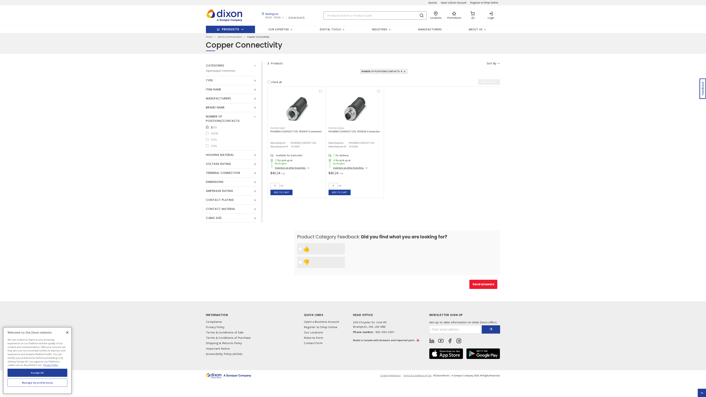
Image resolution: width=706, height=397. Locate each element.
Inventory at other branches (290, 167)
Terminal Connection (223, 173)
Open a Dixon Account (453, 2)
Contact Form (313, 343)
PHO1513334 (336, 128)
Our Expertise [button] (278, 29)
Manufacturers (430, 29)
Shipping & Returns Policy (224, 343)
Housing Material (220, 155)
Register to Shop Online (484, 2)
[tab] (231, 65)
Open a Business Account (321, 321)
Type (209, 80)
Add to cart (281, 192)
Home (209, 36)
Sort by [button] (491, 63)
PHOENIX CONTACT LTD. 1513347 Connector (296, 131)
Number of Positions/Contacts (223, 119)
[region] (37, 360)
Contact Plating (220, 200)
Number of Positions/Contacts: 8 (381, 71)
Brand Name (215, 107)
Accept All (37, 372)
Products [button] (230, 29)
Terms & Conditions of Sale (225, 332)
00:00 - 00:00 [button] (273, 17)
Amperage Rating (219, 191)
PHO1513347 (278, 128)
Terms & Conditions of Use (417, 375)
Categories (215, 65)
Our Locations (313, 332)
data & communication (230, 36)
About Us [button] (476, 29)
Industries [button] (379, 29)
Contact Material (220, 209)
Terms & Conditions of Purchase (228, 337)
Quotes (432, 2)
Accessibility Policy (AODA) (224, 354)
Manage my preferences (37, 382)
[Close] (67, 332)
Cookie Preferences (390, 376)
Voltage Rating (218, 164)
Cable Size (214, 218)
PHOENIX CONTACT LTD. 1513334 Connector (354, 131)
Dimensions (215, 182)
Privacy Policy (215, 327)
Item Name (213, 89)
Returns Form (313, 337)
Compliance (214, 321)
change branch (296, 17)
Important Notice (218, 348)
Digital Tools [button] (330, 29)
